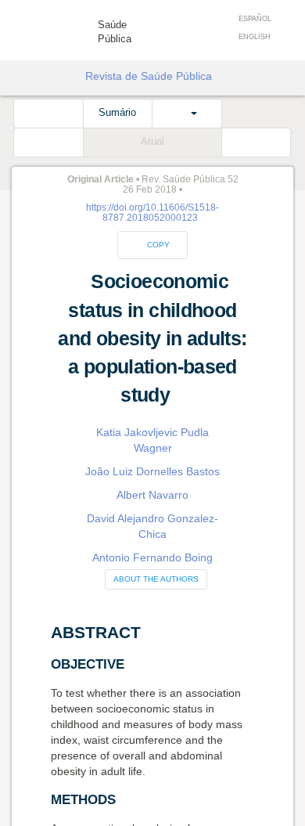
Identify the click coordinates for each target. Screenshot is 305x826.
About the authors (156, 579)
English (255, 37)
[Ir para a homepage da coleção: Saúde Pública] (73, 27)
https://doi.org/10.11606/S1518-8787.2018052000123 (152, 212)
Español (255, 19)
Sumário (117, 112)
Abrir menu (29, 25)
